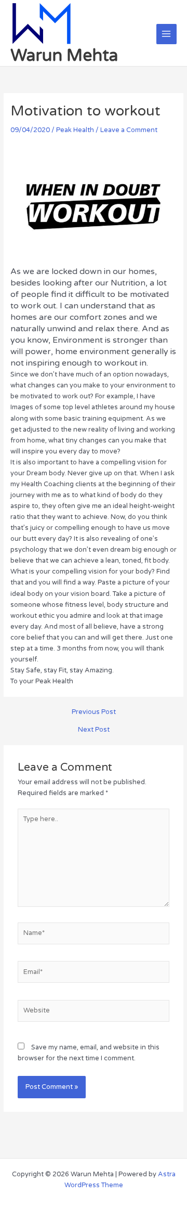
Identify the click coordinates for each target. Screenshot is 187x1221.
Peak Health (75, 130)
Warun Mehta (64, 56)
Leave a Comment (128, 130)
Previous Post (94, 712)
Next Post (94, 729)
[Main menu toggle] (166, 34)
